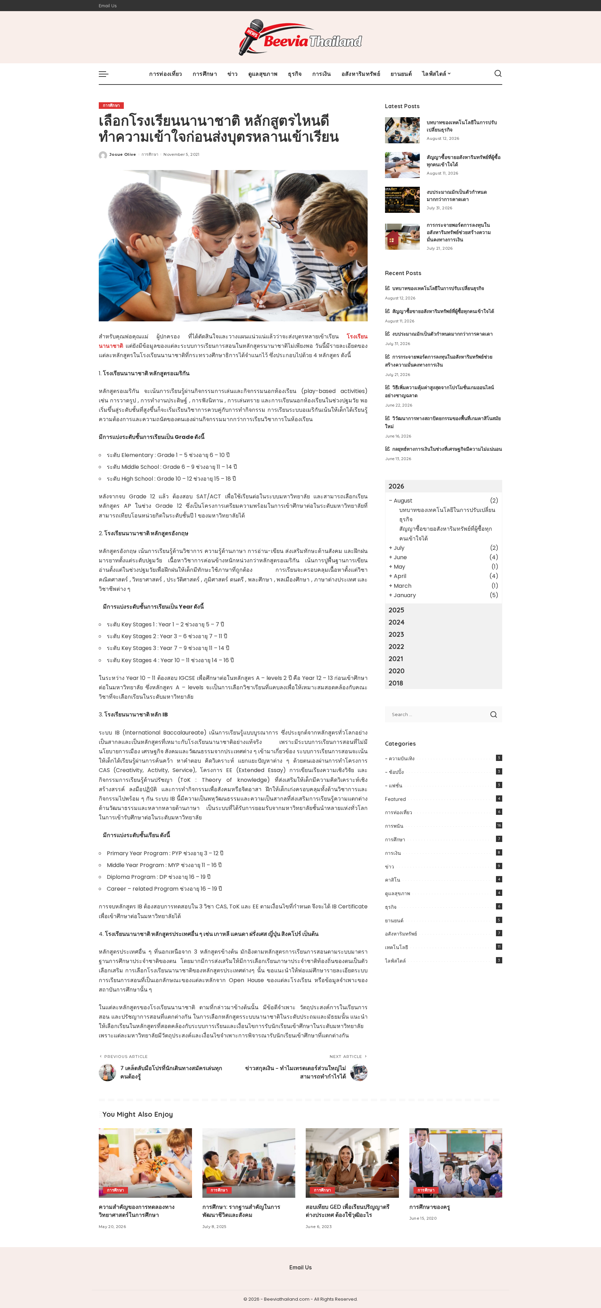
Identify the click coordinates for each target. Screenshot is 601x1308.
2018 (395, 683)
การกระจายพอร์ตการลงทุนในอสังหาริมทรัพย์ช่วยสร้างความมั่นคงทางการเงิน (459, 232)
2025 (396, 609)
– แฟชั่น (393, 786)
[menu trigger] (107, 73)
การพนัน (394, 826)
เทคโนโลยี (396, 947)
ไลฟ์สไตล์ (395, 961)
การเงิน (393, 853)
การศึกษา (111, 105)
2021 (395, 658)
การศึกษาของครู (429, 1206)
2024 (396, 622)
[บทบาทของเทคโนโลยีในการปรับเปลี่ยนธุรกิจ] (402, 130)
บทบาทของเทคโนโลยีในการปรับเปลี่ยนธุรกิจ (438, 288)
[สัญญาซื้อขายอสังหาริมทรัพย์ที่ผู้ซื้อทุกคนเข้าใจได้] (402, 165)
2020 (396, 670)
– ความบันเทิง (400, 758)
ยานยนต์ (394, 920)
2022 (396, 646)
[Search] (498, 73)
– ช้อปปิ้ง (394, 772)
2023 (396, 634)
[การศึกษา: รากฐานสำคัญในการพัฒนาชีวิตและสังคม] (249, 1163)
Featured (395, 799)
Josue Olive (123, 154)
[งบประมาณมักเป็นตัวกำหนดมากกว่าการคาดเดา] (402, 200)
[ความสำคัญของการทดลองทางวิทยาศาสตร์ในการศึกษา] (145, 1163)
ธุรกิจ (390, 907)
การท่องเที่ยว (398, 812)
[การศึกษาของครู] (456, 1163)
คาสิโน (392, 880)
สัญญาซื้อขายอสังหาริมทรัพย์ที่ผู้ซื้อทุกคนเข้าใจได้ (443, 311)
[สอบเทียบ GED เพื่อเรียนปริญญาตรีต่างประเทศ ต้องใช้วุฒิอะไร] (352, 1163)
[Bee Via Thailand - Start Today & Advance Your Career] (300, 37)
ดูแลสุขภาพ (397, 893)
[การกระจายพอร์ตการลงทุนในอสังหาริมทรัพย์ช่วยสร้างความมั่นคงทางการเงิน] (402, 237)
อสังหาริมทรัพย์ (401, 934)
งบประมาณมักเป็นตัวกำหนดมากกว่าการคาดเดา (442, 334)
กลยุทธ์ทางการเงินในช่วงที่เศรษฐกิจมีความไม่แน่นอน (447, 449)
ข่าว (389, 867)
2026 (396, 486)
